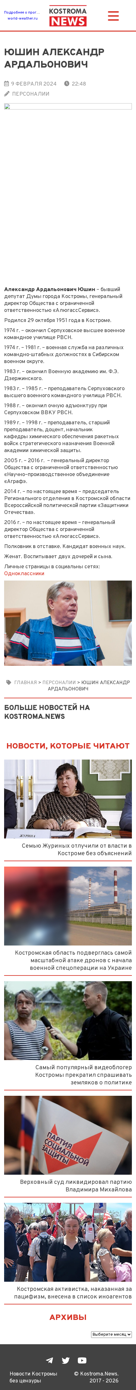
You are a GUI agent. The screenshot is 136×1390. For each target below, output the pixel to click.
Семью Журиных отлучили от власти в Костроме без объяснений (77, 849)
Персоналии (30, 94)
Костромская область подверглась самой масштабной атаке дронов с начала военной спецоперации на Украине (73, 960)
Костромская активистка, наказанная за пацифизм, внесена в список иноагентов (73, 1293)
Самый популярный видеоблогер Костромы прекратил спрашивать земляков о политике (83, 1075)
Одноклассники (24, 573)
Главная (25, 683)
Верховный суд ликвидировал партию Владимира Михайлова (76, 1186)
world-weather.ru (23, 18)
